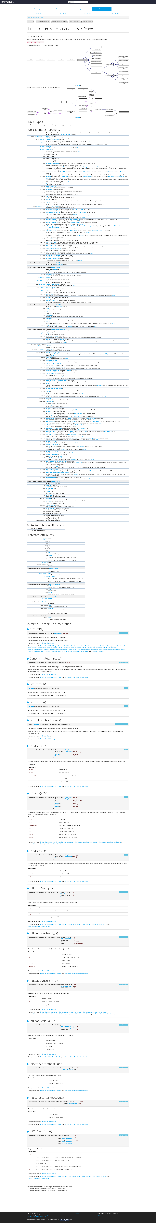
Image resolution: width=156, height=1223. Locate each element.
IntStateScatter (50, 421)
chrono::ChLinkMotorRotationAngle (96, 649)
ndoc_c (50, 555)
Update (48, 183)
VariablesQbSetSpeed (52, 454)
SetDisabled (49, 189)
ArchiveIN (48, 258)
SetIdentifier (49, 488)
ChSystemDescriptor (62, 234)
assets (50, 602)
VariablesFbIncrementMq (53, 451)
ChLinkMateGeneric (38, 17)
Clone (47, 136)
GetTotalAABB (50, 370)
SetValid (48, 312)
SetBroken (49, 193)
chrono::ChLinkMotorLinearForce (55, 651)
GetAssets (49, 346)
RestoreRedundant (51, 186)
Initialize (48, 167)
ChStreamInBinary (60, 377)
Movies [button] (39, 2)
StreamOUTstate (50, 380)
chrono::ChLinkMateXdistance (86, 646)
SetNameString (50, 508)
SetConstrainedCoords (52, 163)
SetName (48, 502)
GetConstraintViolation (52, 206)
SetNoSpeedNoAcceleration (54, 388)
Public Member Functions (42, 21)
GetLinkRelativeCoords (52, 139)
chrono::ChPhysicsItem (58, 329)
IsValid (47, 308)
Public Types (30, 21)
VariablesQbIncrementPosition (55, 458)
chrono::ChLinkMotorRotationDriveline (62, 648)
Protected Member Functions (59, 21)
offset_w (50, 608)
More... (88, 141)
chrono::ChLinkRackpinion (35, 649)
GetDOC (48, 196)
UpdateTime (49, 294)
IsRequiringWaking (51, 325)
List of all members (88, 21)
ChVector (111, 176)
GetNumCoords (50, 274)
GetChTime (49, 492)
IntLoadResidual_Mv (51, 438)
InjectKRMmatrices (51, 472)
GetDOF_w (48, 395)
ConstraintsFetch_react (52, 252)
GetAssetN (49, 349)
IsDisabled (49, 315)
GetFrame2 (49, 149)
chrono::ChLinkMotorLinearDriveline (39, 648)
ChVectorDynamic (40, 206)
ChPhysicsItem (62, 331)
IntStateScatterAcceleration (54, 428)
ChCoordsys (42, 139)
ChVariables (76, 443)
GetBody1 (48, 277)
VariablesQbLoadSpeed (52, 448)
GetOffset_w (49, 401)
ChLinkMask (45, 562)
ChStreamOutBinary (62, 380)
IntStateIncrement (51, 431)
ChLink (55, 269)
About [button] (58, 2)
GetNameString (50, 505)
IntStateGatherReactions (53, 209)
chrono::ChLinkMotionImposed (53, 649)
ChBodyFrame (64, 167)
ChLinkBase (59, 306)
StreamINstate (50, 377)
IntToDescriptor (50, 226)
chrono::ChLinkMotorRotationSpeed (106, 648)
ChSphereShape (86, 341)
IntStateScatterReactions (53, 212)
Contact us (78, 1214)
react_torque (51, 580)
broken (50, 592)
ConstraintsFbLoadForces (53, 469)
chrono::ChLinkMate (57, 263)
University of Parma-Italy (39, 1216)
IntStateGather (50, 418)
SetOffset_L (49, 415)
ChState (70, 418)
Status (65, 2)
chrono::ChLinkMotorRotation (116, 649)
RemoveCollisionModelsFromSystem (56, 367)
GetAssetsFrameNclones (53, 352)
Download (19, 2)
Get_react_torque (51, 291)
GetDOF (48, 391)
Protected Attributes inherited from (42, 568)
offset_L (50, 612)
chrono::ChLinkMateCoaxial (103, 646)
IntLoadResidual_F (51, 434)
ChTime (50, 618)
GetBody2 (48, 281)
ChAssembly (100, 385)
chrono (30, 17)
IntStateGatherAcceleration (54, 425)
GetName (48, 498)
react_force (51, 576)
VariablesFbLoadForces (52, 444)
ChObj (54, 483)
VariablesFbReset (51, 441)
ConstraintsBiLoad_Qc (52, 466)
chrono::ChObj (55, 481)
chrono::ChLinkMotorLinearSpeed (85, 648)
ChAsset (62, 339)
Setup (47, 383)
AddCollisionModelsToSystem (54, 364)
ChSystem (41, 333)
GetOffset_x (49, 398)
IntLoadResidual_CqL (52, 216)
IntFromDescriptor (51, 231)
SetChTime (49, 495)
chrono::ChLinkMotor (98, 651)
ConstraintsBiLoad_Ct (52, 245)
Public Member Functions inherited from (45, 263)
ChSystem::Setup (79, 410)
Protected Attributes (75, 21)
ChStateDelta (75, 226)
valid (49, 589)
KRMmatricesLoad (51, 477)
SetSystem (49, 336)
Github (99, 1215)
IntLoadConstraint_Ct (52, 222)
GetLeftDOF (49, 271)
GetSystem (49, 333)
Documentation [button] (29, 2)
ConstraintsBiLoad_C (52, 242)
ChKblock (76, 474)
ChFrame (43, 143)
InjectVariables (50, 461)
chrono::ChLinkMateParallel (67, 646)
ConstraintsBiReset (51, 239)
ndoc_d (50, 559)
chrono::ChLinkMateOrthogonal (49, 646)
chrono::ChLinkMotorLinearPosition (74, 649)
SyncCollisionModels (51, 360)
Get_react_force (50, 287)
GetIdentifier (49, 485)
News (46, 2)
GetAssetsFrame (50, 143)
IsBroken (48, 318)
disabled (50, 586)
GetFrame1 (49, 146)
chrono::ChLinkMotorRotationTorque (77, 651)
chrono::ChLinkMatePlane (120, 646)
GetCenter (49, 374)
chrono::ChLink (55, 267)
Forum (52, 2)
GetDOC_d (48, 203)
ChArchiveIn (55, 258)
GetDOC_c (48, 199)
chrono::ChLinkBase (57, 305)
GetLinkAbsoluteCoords (52, 284)
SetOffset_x (49, 408)
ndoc (49, 552)
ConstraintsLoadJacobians (53, 248)
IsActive (48, 321)
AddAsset (48, 339)
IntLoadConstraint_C (51, 219)
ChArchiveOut (57, 255)
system (50, 598)
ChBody (70, 326)
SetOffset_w (49, 411)
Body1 (49, 570)
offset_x (50, 605)
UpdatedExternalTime (52, 300)
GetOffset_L (49, 405)
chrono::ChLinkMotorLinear (36, 651)
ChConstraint (80, 235)
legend (78, 85)
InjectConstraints (51, 234)
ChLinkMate (59, 264)
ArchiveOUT (49, 255)
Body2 (49, 573)
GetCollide (49, 357)
